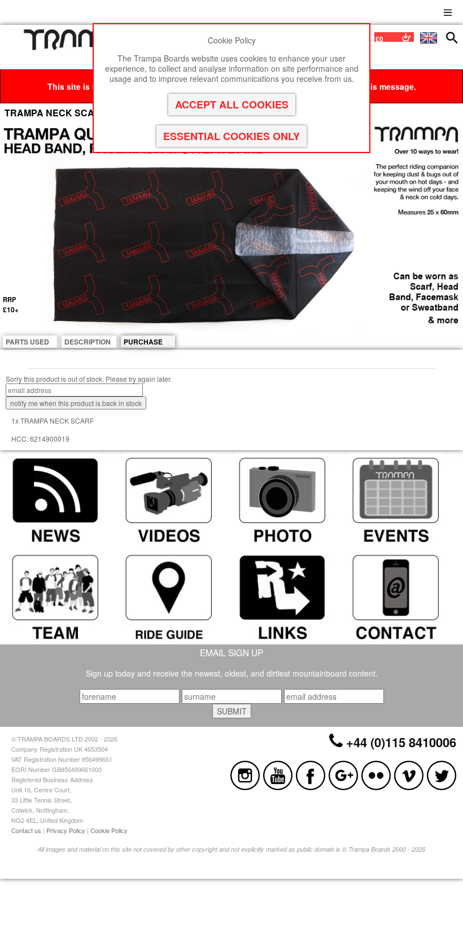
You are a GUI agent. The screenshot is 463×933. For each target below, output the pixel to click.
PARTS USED (27, 342)
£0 (379, 39)
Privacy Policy (65, 830)
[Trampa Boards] (81, 47)
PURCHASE (143, 342)
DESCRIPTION (87, 342)
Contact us (26, 830)
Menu (448, 11)
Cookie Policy (109, 830)
